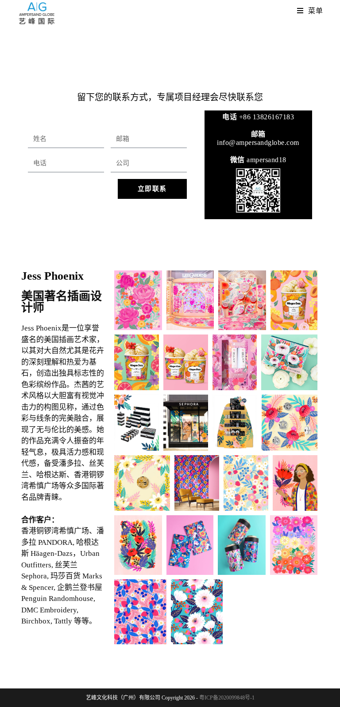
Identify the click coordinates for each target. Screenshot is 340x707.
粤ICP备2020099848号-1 (227, 698)
